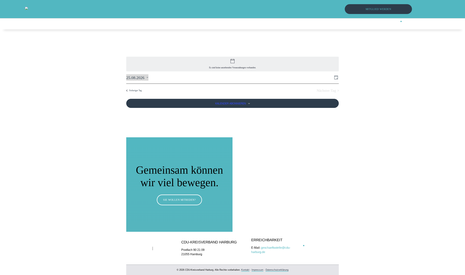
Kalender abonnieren (230, 103)
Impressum (257, 269)
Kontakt (245, 269)
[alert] (232, 64)
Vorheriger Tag (135, 90)
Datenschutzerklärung (277, 269)
